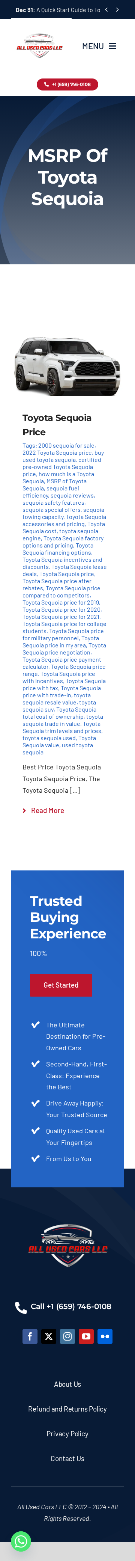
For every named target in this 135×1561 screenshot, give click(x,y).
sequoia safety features (53, 502)
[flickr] (105, 1336)
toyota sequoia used (49, 737)
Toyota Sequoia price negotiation (64, 648)
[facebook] (30, 1336)
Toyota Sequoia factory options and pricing (63, 541)
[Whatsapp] (21, 1541)
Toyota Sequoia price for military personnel (63, 634)
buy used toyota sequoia (63, 456)
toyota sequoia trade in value (62, 720)
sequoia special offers (51, 509)
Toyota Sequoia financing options (57, 548)
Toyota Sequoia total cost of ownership (59, 713)
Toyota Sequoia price (66, 573)
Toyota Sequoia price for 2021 (60, 616)
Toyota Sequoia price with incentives (58, 677)
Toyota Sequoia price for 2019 (60, 602)
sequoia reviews (72, 495)
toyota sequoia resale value (56, 698)
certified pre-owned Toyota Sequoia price (61, 466)
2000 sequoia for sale (66, 445)
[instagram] (67, 1336)
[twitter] (48, 1336)
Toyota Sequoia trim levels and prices (61, 727)
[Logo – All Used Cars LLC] (39, 27)
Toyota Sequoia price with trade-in (61, 691)
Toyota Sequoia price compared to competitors (61, 591)
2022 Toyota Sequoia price (57, 452)
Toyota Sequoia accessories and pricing (64, 520)
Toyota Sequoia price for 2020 (61, 609)
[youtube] (86, 1336)
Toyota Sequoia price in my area (60, 641)
